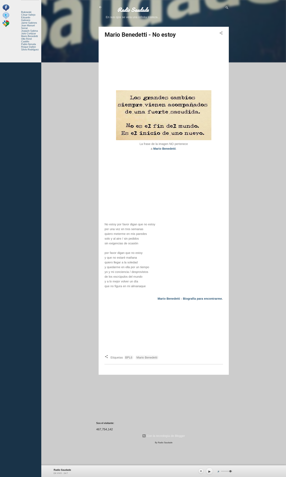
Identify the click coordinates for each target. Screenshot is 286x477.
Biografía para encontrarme (202, 298)
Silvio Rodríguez (30, 49)
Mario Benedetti (169, 298)
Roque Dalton (28, 47)
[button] (221, 33)
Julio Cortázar (28, 33)
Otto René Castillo (26, 40)
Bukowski (26, 12)
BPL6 (128, 357)
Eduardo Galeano (25, 18)
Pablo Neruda (28, 44)
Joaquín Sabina (29, 31)
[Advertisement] (164, 64)
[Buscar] (227, 8)
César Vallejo (28, 15)
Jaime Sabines (29, 23)
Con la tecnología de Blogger (165, 435)
